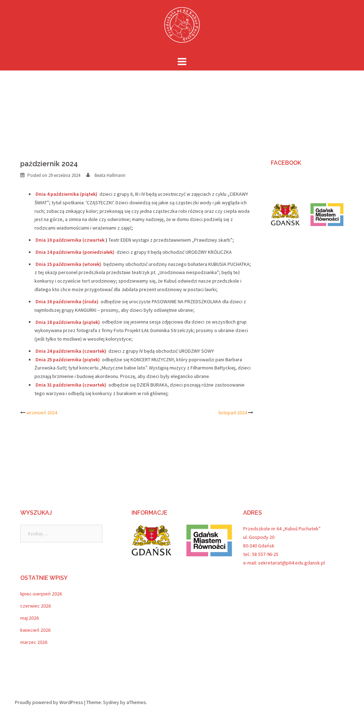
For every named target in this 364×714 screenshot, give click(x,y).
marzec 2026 (33, 642)
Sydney (111, 702)
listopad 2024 (233, 412)
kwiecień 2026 (35, 630)
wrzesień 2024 (41, 412)
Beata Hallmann (110, 175)
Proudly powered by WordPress (49, 702)
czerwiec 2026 (35, 606)
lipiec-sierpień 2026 (41, 593)
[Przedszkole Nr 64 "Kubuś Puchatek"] (182, 27)
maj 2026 (29, 618)
